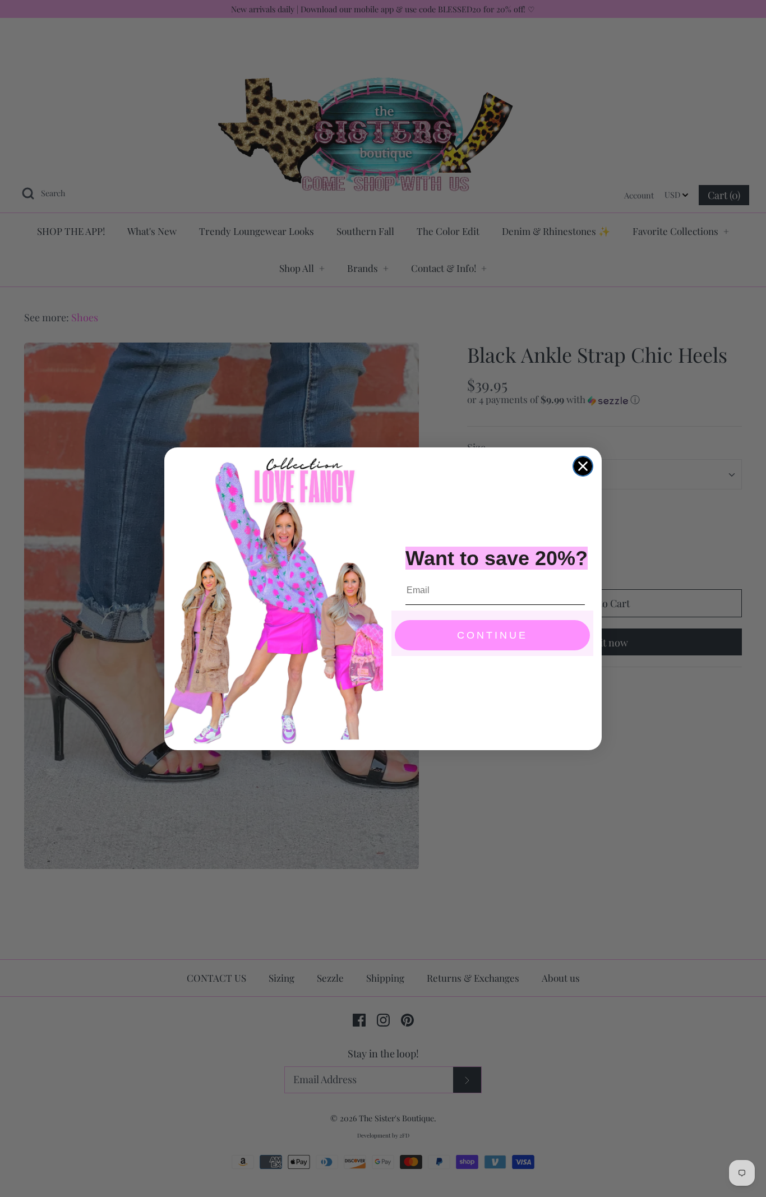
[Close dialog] (583, 466)
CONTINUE (492, 635)
